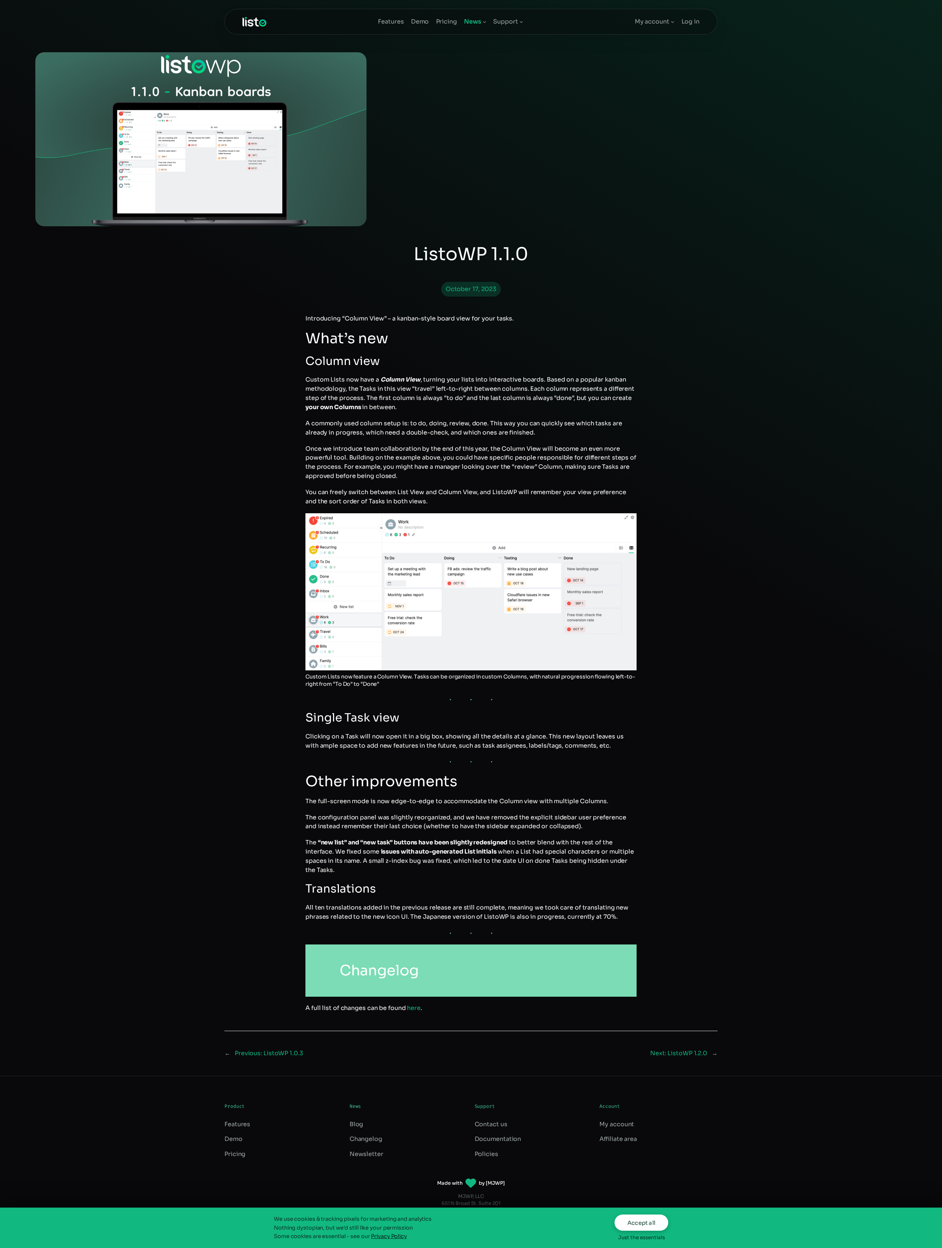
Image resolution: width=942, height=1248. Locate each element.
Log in (690, 21)
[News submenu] (484, 22)
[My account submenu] (672, 22)
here (414, 1008)
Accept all (641, 1222)
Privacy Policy (389, 1236)
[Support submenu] (521, 22)
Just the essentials (641, 1237)
